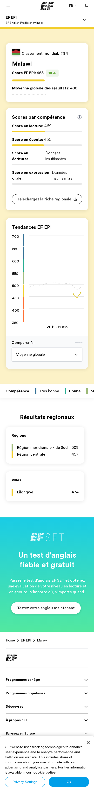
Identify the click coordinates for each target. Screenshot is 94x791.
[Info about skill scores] (79, 117)
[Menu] (84, 20)
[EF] (47, 6)
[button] (8, 6)
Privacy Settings (25, 782)
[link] (24, 20)
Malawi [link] (42, 640)
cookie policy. (45, 772)
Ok (69, 782)
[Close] (88, 742)
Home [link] (10, 640)
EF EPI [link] (26, 640)
